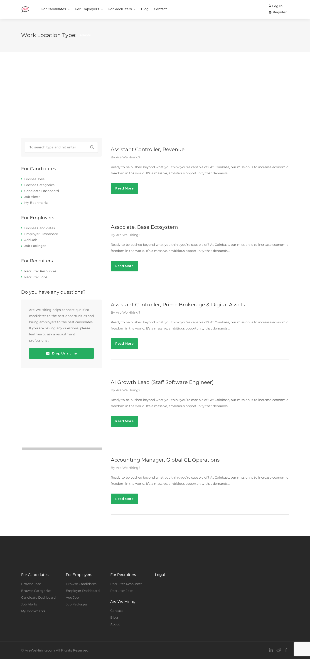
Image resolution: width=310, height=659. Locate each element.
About (115, 624)
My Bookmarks (36, 203)
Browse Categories (39, 185)
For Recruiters (120, 9)
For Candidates (53, 9)
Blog (144, 9)
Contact (160, 9)
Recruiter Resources (40, 271)
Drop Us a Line (64, 353)
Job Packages (35, 246)
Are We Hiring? (128, 157)
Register (279, 12)
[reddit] (278, 650)
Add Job (30, 240)
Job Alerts (32, 197)
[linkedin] (271, 650)
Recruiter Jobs (35, 277)
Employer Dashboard (41, 234)
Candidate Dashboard (41, 191)
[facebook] (286, 650)
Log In (277, 6)
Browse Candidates (39, 228)
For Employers (87, 9)
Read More (124, 188)
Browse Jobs (34, 179)
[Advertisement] (155, 95)
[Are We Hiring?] (25, 7)
